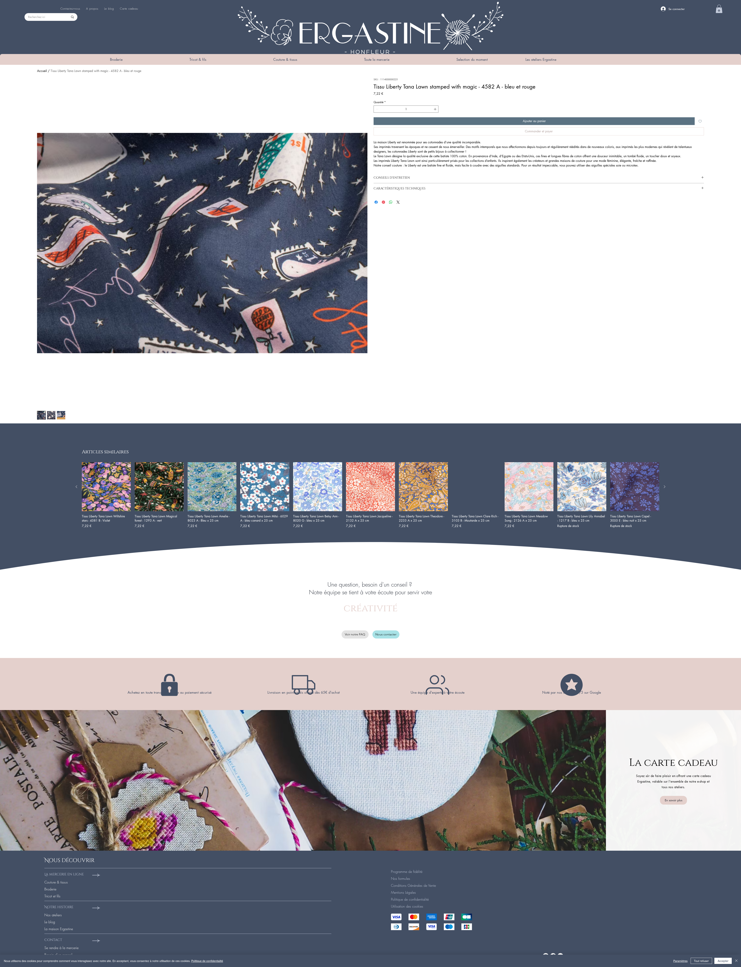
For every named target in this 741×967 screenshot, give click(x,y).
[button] (116, 59)
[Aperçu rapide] (106, 486)
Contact (53, 939)
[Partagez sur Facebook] (376, 202)
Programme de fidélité (406, 871)
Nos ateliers (53, 915)
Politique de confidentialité (410, 899)
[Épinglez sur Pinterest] (383, 202)
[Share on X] (398, 202)
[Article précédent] (76, 486)
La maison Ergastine (58, 928)
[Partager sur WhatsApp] (390, 202)
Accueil (42, 71)
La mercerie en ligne (64, 874)
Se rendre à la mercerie (61, 947)
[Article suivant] (664, 486)
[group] (370, 497)
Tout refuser (701, 961)
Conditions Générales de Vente (413, 885)
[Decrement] (376, 109)
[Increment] (435, 109)
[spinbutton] (406, 109)
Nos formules (400, 878)
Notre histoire (58, 907)
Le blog (49, 922)
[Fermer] (736, 961)
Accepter (723, 961)
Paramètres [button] (680, 961)
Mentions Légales (403, 892)
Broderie (50, 889)
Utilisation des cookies (407, 906)
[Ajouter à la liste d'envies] (700, 121)
